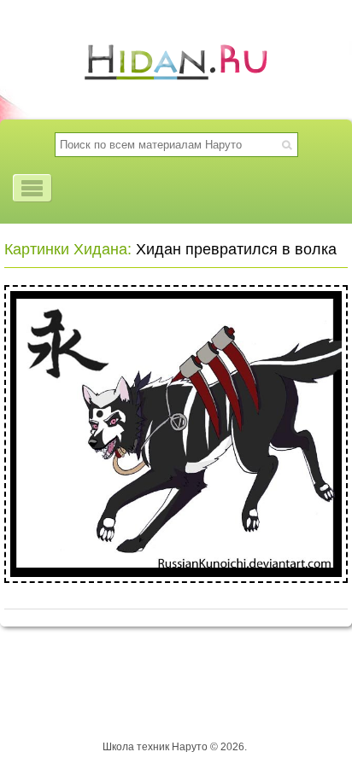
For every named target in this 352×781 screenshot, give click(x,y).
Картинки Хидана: (68, 249)
